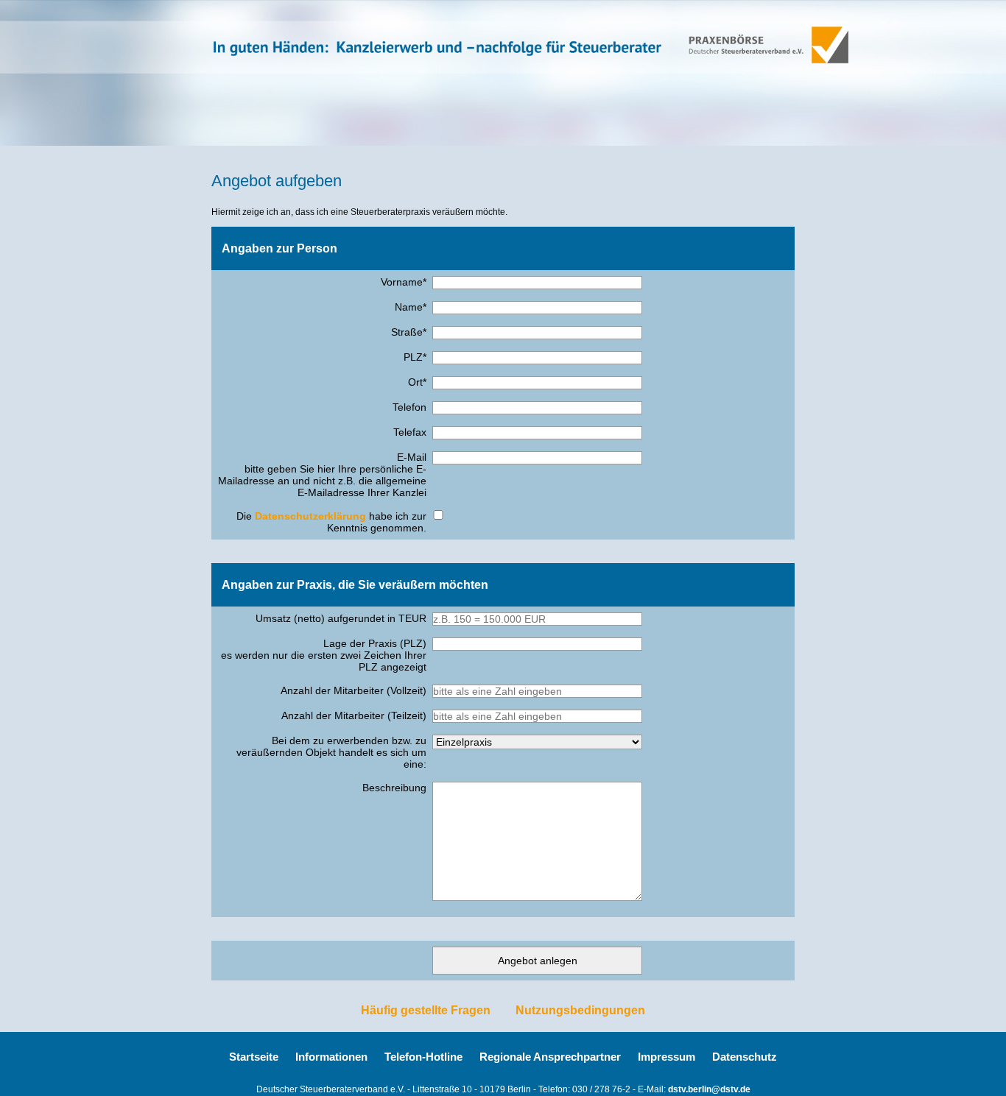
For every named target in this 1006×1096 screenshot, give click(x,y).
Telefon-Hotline (423, 1056)
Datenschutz (744, 1056)
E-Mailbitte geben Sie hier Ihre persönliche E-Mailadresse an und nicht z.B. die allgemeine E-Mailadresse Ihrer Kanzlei (322, 474)
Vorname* (403, 282)
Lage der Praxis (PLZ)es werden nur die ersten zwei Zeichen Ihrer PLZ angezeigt (323, 655)
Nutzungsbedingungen (580, 1010)
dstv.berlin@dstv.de (709, 1089)
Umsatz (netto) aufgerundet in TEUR (341, 618)
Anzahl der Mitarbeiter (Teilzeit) (353, 715)
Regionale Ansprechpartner (550, 1056)
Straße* (408, 332)
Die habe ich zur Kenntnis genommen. (331, 522)
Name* (410, 307)
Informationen (331, 1056)
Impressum (666, 1056)
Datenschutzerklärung (310, 516)
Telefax (409, 432)
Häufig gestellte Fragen (425, 1010)
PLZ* (415, 357)
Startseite (253, 1056)
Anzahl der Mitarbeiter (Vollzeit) (353, 690)
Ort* (417, 382)
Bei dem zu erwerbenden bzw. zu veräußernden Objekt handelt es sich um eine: (331, 752)
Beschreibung (394, 787)
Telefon (409, 407)
